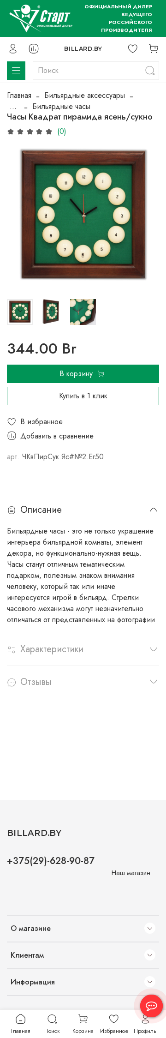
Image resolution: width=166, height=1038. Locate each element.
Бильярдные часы (61, 106)
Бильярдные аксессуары (84, 95)
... (13, 106)
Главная (19, 95)
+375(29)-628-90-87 (51, 861)
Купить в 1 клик (83, 395)
